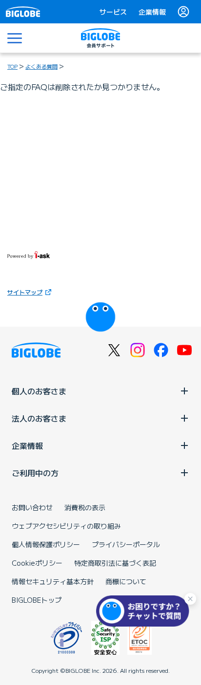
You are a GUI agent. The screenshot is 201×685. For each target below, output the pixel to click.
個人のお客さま (39, 391)
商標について (125, 581)
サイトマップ (24, 292)
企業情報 (152, 12)
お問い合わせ (32, 507)
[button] (145, 611)
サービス (113, 12)
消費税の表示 (84, 507)
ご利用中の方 (35, 473)
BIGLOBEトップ (36, 600)
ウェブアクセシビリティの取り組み (66, 526)
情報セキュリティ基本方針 (53, 581)
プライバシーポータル (126, 544)
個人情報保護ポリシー (46, 544)
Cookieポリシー (37, 563)
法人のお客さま (39, 418)
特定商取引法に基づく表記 (115, 563)
